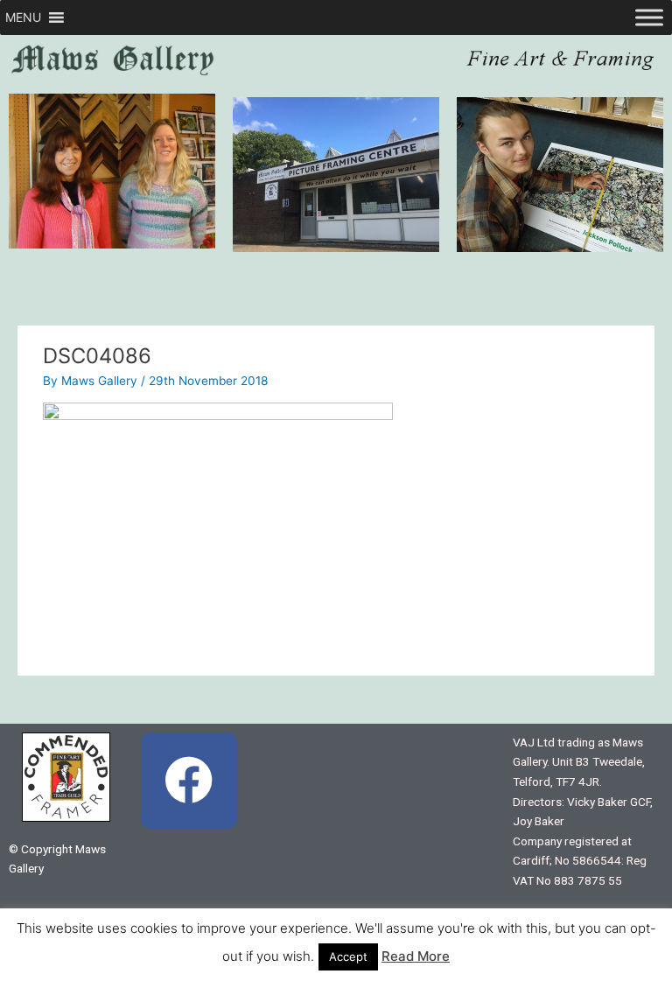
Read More (416, 956)
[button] (23, 17)
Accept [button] (348, 956)
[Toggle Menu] (649, 17)
